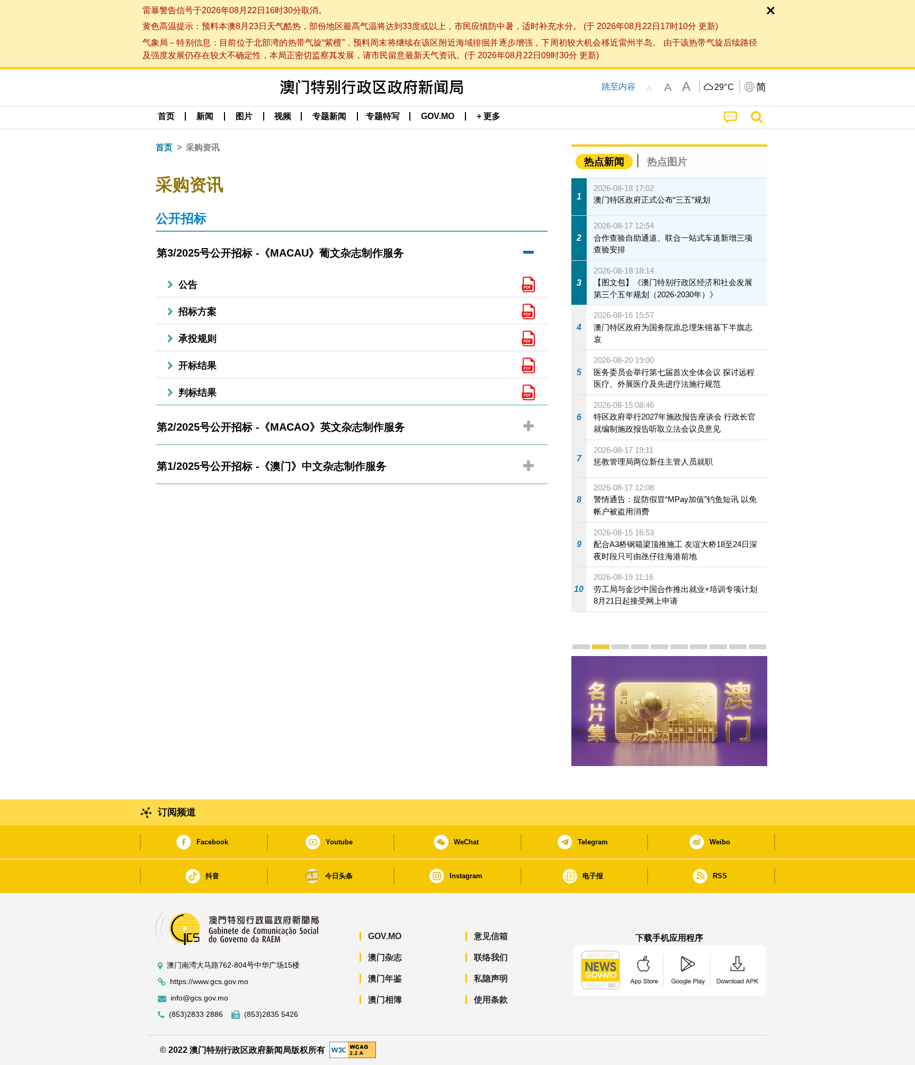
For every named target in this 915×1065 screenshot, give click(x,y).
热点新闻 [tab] (604, 161)
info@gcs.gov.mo (199, 998)
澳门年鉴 (385, 978)
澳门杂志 (385, 957)
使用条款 (491, 999)
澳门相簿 (385, 999)
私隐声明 (491, 978)
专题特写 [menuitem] (383, 116)
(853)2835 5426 (271, 1014)
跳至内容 (618, 86)
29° (724, 87)
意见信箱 (491, 936)
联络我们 (491, 957)
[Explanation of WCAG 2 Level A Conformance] (352, 1049)
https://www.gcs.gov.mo (209, 982)
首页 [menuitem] (166, 116)
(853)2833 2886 (196, 1014)
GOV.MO (384, 936)
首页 (164, 147)
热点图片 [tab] (667, 161)
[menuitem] (205, 116)
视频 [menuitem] (282, 116)
